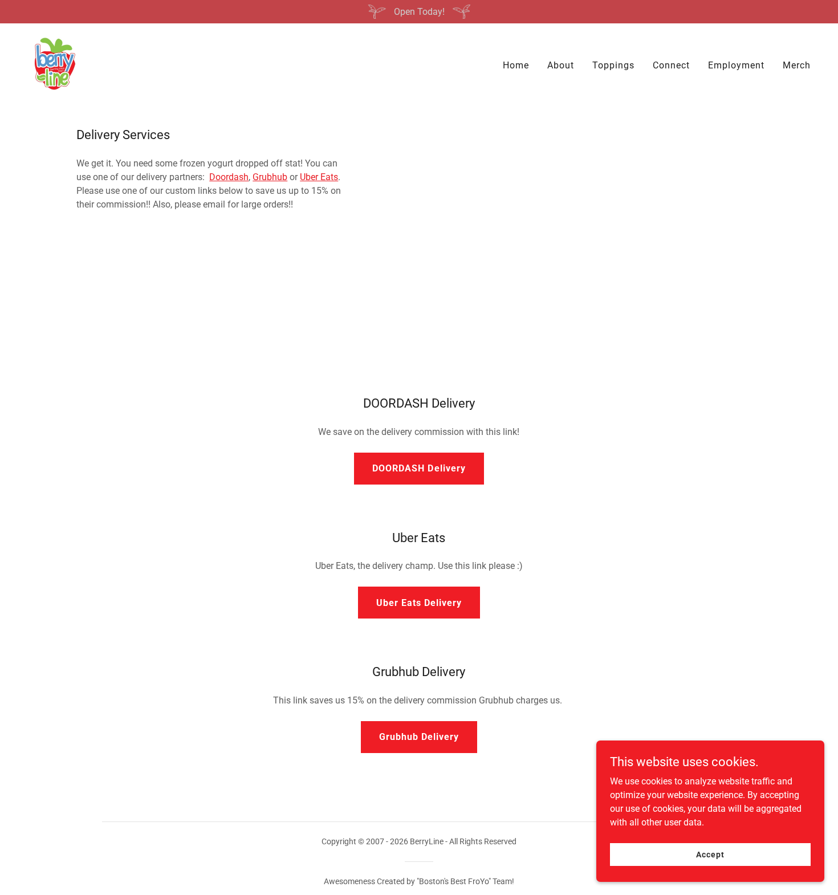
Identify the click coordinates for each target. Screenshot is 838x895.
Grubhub (270, 177)
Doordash (229, 177)
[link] (54, 63)
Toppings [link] (613, 65)
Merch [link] (797, 65)
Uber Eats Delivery (419, 602)
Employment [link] (736, 65)
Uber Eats (319, 177)
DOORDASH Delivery (418, 468)
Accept (710, 854)
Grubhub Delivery (419, 736)
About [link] (560, 65)
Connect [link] (671, 65)
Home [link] (516, 65)
